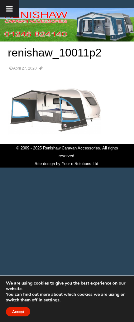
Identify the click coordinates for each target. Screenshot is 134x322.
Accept (18, 311)
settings (52, 300)
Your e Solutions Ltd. (80, 163)
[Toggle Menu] (9, 8)
